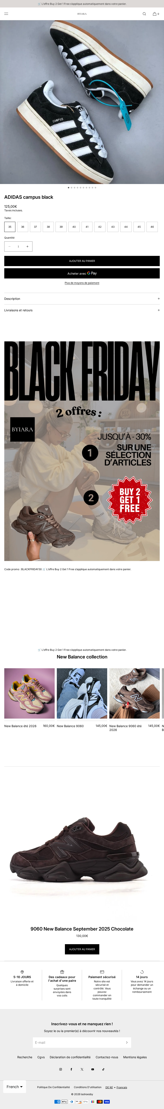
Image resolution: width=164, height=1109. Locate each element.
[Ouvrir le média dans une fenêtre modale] (82, 102)
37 (35, 226)
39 (61, 226)
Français (122, 1087)
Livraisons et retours (18, 310)
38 (48, 226)
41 (87, 226)
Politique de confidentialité (53, 1087)
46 (152, 226)
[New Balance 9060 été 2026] (134, 693)
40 (74, 226)
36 (22, 226)
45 (139, 226)
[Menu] (9, 13)
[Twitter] (82, 1069)
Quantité (9, 237)
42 (99, 226)
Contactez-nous (107, 1057)
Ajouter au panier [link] (82, 949)
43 (112, 226)
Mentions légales (135, 1057)
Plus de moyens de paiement (82, 282)
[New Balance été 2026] (29, 693)
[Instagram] (60, 1069)
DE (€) (109, 1087)
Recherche (24, 1057)
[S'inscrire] (125, 1042)
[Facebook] (71, 1069)
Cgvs (41, 1057)
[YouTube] (92, 1069)
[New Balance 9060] (82, 693)
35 (9, 226)
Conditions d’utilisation (87, 1087)
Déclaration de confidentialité (70, 1057)
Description (12, 298)
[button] (144, 13)
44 (126, 226)
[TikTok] (103, 1069)
